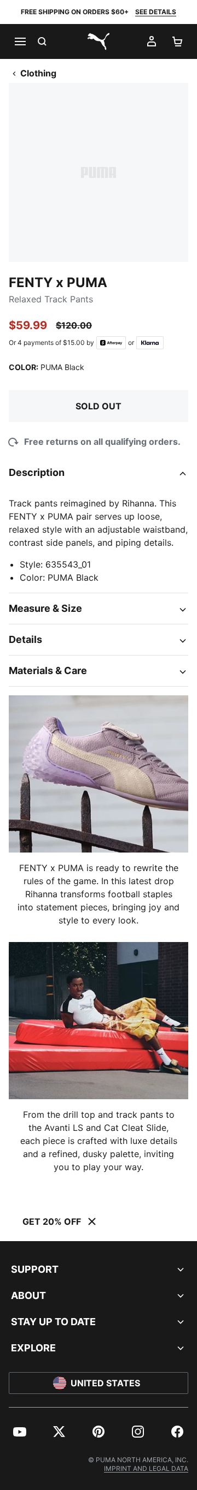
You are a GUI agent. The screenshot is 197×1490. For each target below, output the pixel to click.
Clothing (38, 73)
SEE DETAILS (155, 12)
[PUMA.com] (98, 41)
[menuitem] (20, 1432)
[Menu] (20, 41)
